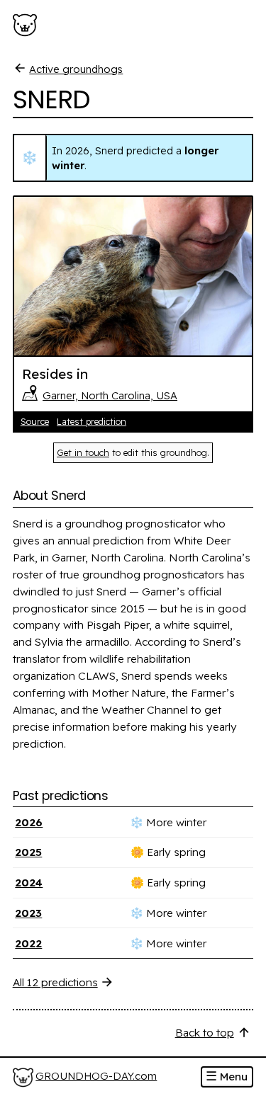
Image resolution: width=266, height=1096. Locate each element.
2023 (28, 913)
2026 (29, 822)
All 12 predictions (55, 982)
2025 (28, 852)
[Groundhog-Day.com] (27, 25)
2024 (29, 882)
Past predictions (61, 795)
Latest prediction (91, 421)
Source (35, 421)
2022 (28, 943)
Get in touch (83, 452)
